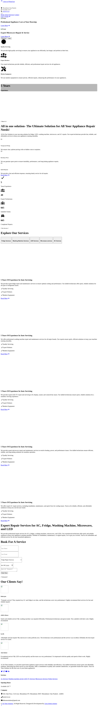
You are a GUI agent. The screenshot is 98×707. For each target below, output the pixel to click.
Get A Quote (4, 16)
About (7, 15)
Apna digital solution (50, 703)
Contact (16, 15)
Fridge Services (53, 679)
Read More (4, 175)
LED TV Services (29, 679)
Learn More (4, 25)
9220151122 (6, 11)
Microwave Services (41, 679)
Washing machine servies (16, 679)
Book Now (4, 573)
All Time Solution (7, 703)
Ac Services (4, 679)
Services (11, 15)
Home (2, 15)
